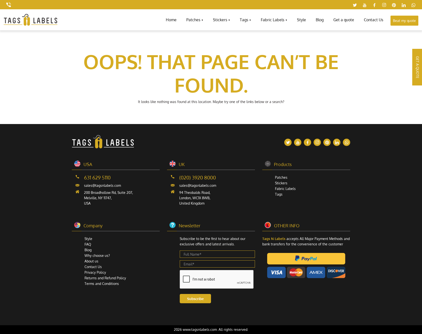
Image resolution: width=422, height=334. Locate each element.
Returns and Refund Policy (105, 278)
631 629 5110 (97, 177)
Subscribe (195, 298)
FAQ (87, 244)
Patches (193, 19)
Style (301, 19)
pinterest (394, 5)
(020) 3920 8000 (197, 177)
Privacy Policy (95, 272)
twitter (355, 5)
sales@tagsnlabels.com (102, 185)
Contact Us (373, 19)
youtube (364, 5)
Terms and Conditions (101, 284)
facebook (374, 5)
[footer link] (103, 147)
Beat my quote (404, 21)
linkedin (404, 5)
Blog (320, 19)
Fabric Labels (272, 19)
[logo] (30, 24)
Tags (244, 19)
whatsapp (413, 5)
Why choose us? (97, 255)
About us (91, 261)
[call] (8, 4)
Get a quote (343, 19)
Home (171, 19)
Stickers (220, 19)
